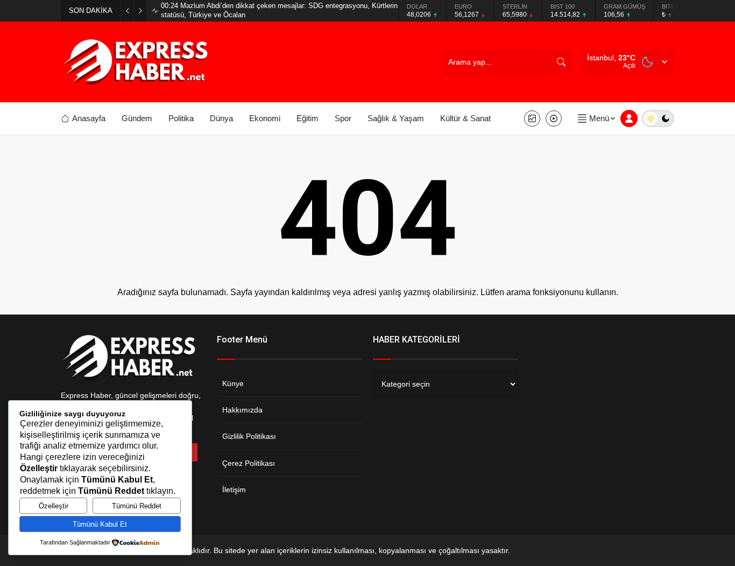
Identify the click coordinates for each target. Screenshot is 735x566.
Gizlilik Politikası (249, 436)
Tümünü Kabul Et (100, 524)
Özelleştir (53, 506)
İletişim (234, 489)
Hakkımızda (242, 410)
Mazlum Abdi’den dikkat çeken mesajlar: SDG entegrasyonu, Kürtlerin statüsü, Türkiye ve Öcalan (279, 10)
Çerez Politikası (248, 463)
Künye (233, 383)
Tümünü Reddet (136, 506)
